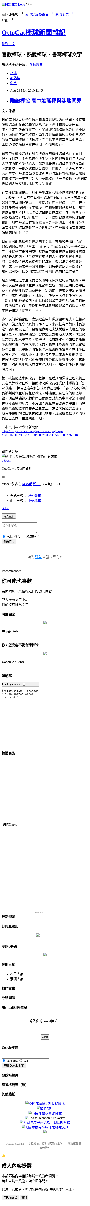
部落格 (15, 78)
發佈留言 (8, 541)
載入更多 (8, 516)
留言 (36, 484)
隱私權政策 (74, 1143)
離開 (24, 1197)
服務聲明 (45, 1147)
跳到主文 (8, 44)
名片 (13, 83)
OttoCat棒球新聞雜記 (34, 32)
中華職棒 (34, 501)
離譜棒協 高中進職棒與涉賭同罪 (46, 101)
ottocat (6, 460)
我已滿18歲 (10, 1197)
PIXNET (19, 1143)
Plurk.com (39, 913)
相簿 (13, 73)
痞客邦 (27, 484)
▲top (5, 508)
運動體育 (36, 65)
